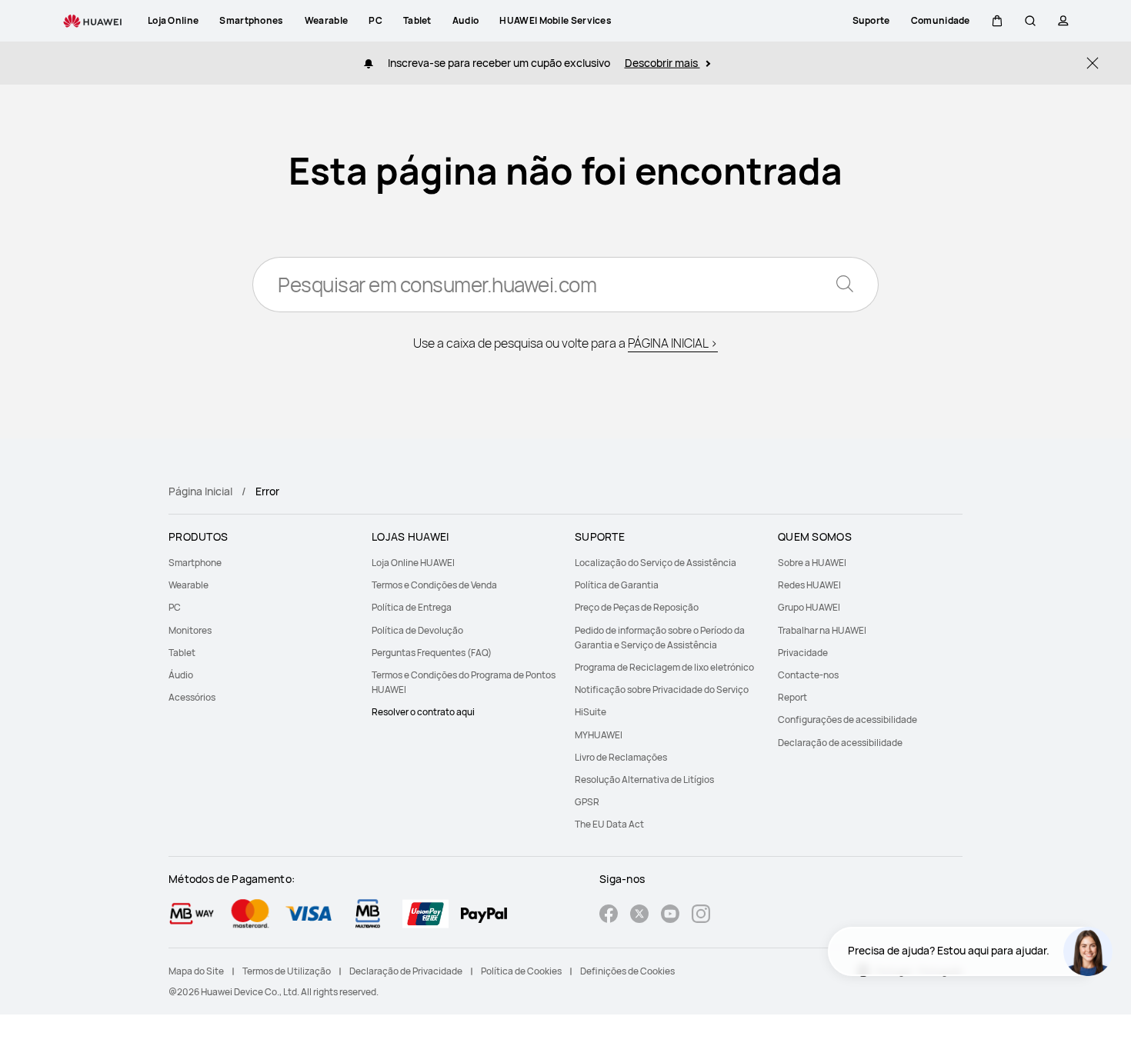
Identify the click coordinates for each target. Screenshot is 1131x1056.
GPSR (587, 801)
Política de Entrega (412, 607)
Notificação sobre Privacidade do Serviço (662, 689)
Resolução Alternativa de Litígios (644, 779)
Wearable (188, 584)
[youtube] (670, 915)
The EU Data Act (609, 824)
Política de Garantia (617, 584)
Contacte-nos (808, 674)
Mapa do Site (196, 971)
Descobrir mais (662, 62)
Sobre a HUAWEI (812, 562)
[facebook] (608, 915)
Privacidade (803, 652)
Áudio (180, 674)
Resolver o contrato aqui (423, 711)
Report (792, 697)
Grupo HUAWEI (809, 607)
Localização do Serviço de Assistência (655, 562)
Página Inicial (200, 491)
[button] (997, 21)
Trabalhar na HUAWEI (822, 630)
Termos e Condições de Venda (434, 584)
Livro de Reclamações (621, 757)
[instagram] (701, 915)
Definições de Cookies (627, 971)
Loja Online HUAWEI (413, 562)
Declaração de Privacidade (405, 971)
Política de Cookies (521, 971)
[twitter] (639, 915)
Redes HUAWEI (809, 584)
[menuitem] (260, 562)
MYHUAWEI (598, 734)
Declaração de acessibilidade (840, 742)
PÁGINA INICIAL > (673, 343)
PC (174, 607)
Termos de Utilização (286, 971)
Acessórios (191, 697)
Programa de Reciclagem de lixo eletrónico (664, 667)
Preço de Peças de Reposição (637, 607)
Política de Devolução (417, 630)
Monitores (190, 630)
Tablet (181, 652)
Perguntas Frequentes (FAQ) (432, 652)
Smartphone (195, 562)
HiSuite (590, 711)
